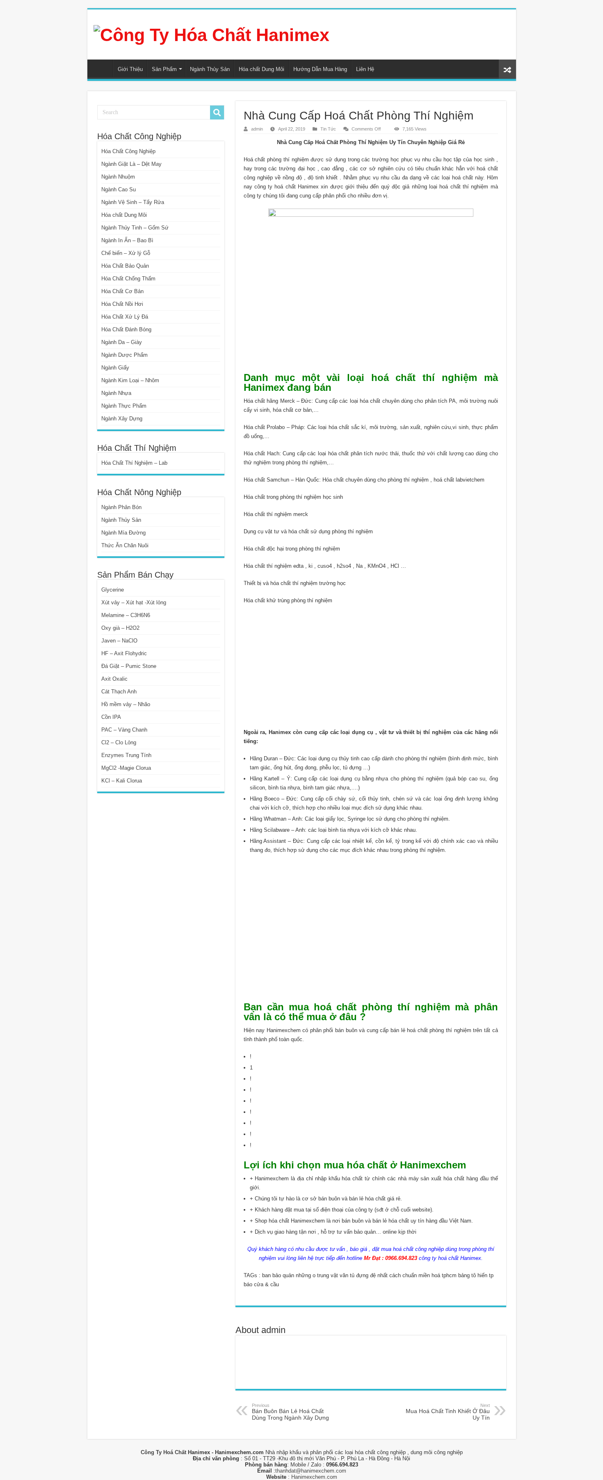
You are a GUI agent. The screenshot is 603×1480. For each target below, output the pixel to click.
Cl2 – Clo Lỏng (118, 742)
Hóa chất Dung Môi (261, 69)
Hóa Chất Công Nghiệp (128, 151)
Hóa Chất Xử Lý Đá (124, 317)
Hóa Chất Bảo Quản (125, 266)
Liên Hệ (365, 69)
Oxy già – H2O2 (120, 628)
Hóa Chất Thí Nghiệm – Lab (134, 463)
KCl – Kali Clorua (121, 781)
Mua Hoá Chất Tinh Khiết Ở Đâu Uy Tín (448, 1412)
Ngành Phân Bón (121, 507)
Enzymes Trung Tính (126, 755)
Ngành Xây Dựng (121, 418)
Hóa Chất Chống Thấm (128, 278)
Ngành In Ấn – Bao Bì (127, 240)
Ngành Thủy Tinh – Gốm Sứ (135, 228)
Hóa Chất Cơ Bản (122, 291)
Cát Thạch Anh (119, 691)
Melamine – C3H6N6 (125, 615)
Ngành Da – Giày (121, 342)
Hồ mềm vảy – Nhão (125, 704)
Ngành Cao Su (118, 189)
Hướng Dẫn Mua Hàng (320, 69)
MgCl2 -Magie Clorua (126, 768)
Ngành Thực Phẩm (123, 406)
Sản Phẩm (164, 69)
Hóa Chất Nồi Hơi (122, 304)
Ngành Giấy (115, 368)
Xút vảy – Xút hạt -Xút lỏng (133, 602)
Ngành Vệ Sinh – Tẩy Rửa (132, 202)
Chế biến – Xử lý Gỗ (125, 253)
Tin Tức (328, 128)
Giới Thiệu (130, 69)
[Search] (217, 112)
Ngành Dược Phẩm (124, 355)
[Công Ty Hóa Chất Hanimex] (211, 34)
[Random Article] (507, 69)
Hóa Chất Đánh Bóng (126, 329)
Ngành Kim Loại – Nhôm (130, 380)
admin (257, 128)
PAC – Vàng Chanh (124, 730)
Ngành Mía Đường (123, 533)
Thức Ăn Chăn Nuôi (124, 545)
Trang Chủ (102, 68)
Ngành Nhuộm (118, 177)
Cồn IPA (111, 717)
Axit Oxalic (114, 679)
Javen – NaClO (119, 641)
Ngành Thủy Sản (210, 69)
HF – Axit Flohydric (124, 653)
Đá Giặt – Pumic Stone (128, 666)
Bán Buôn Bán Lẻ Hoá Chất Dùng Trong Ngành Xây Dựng (290, 1412)
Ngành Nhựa (116, 393)
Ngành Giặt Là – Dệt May (131, 164)
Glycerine (112, 590)
